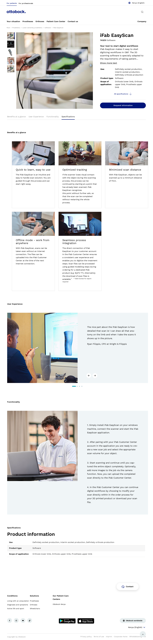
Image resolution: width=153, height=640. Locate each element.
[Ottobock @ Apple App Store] (85, 621)
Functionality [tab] (52, 116)
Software (48, 28)
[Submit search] (142, 12)
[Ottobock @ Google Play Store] (67, 621)
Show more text (108, 63)
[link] (13, 21)
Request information (123, 105)
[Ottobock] (16, 12)
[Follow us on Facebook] (9, 620)
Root (8, 28)
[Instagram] (16, 620)
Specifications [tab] (68, 116)
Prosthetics (16, 28)
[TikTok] (29, 620)
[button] (88, 375)
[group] (77, 348)
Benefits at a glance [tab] (16, 116)
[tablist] (76, 117)
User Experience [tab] (36, 116)
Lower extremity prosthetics (32, 28)
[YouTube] (23, 620)
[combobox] (136, 3)
